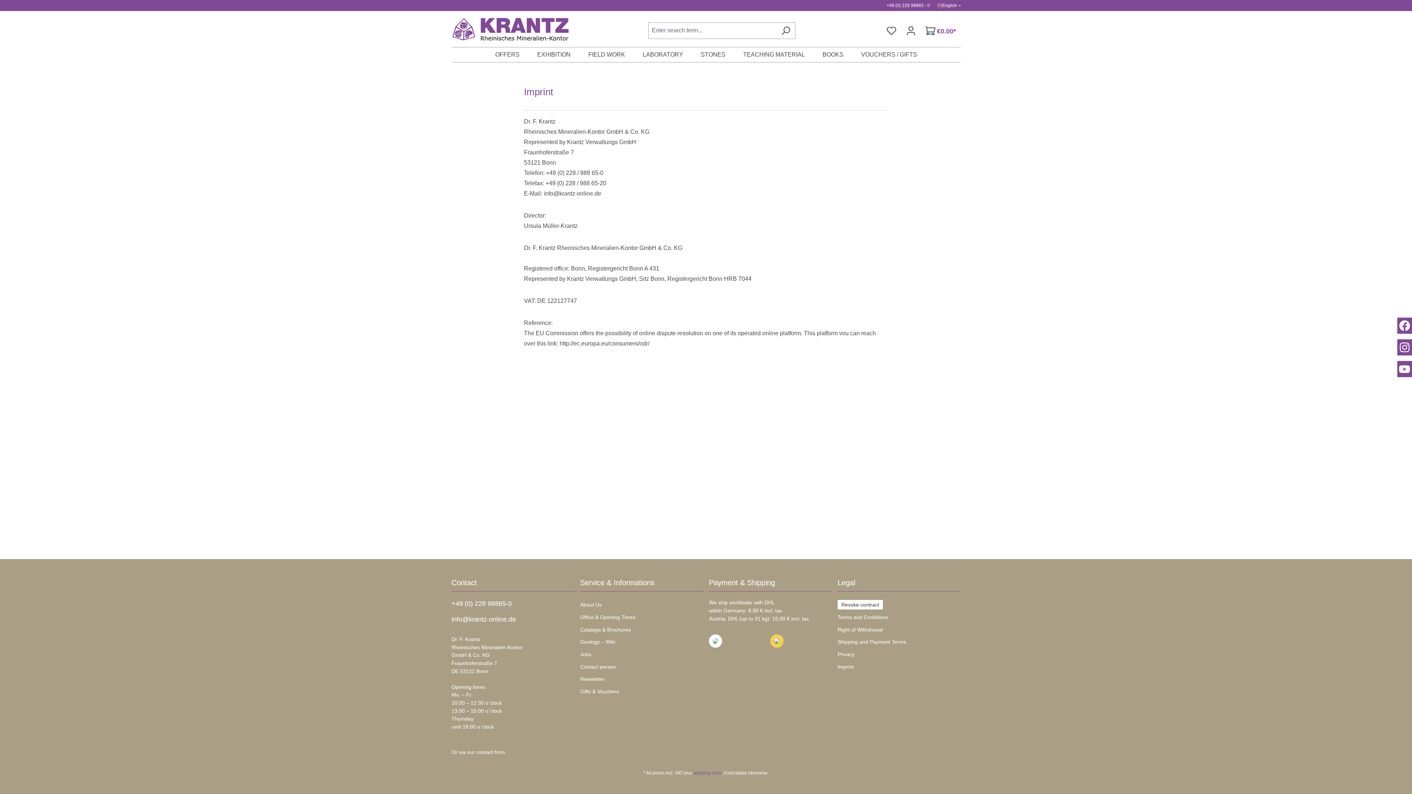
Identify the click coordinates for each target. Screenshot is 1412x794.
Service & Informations (617, 583)
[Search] (785, 30)
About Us (591, 605)
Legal (846, 583)
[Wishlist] (891, 30)
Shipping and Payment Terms (872, 642)
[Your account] (911, 30)
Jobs (585, 654)
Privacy (846, 654)
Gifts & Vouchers (599, 691)
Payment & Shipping (742, 583)
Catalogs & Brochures (605, 630)
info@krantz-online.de (484, 619)
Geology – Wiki (597, 642)
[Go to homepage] (507, 29)
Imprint (846, 667)
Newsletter (592, 679)
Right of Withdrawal (860, 630)
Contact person (598, 667)
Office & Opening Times (607, 617)
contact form (490, 752)
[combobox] (712, 30)
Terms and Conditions (863, 617)
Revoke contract (860, 605)
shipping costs (707, 773)
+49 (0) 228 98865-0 (482, 603)
